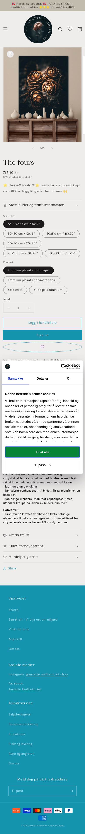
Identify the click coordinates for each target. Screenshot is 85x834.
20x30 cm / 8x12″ (62, 253)
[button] (5, 29)
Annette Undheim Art (25, 689)
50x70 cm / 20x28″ (22, 243)
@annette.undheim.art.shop (47, 674)
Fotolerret (15, 290)
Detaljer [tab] (43, 378)
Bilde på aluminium (48, 290)
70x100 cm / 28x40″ (23, 253)
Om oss (14, 649)
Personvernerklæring (23, 724)
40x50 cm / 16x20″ (60, 234)
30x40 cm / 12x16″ (21, 234)
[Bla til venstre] (33, 148)
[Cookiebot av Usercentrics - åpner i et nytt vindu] (61, 366)
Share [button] (12, 568)
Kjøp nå (43, 335)
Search (14, 610)
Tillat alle (42, 452)
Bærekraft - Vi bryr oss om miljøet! (33, 619)
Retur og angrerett (21, 754)
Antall (6, 299)
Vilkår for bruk (19, 629)
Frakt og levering (20, 744)
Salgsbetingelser (20, 714)
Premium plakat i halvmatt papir (32, 280)
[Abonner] (71, 791)
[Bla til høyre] (52, 148)
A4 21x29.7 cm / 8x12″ (24, 224)
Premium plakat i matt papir (28, 270)
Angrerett (15, 639)
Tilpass (40, 465)
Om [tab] (69, 378)
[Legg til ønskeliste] (42, 347)
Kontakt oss (17, 734)
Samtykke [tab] (15, 378)
